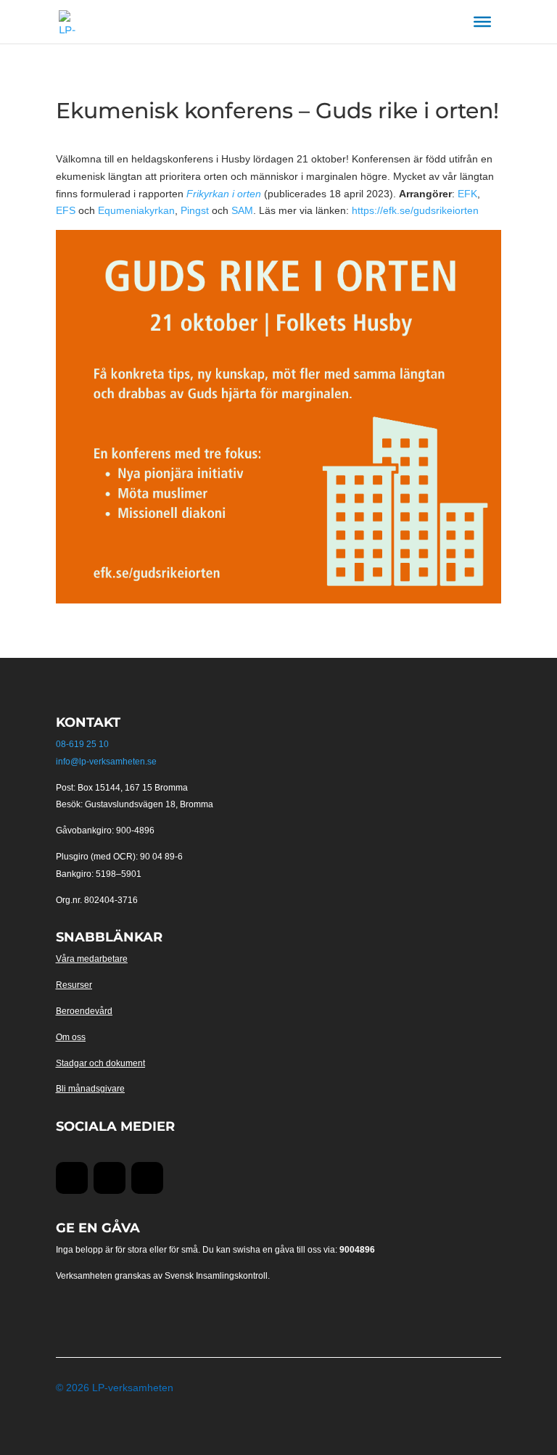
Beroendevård (84, 1011)
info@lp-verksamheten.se (106, 762)
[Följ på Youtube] (109, 1178)
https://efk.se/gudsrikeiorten (415, 210)
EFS (65, 210)
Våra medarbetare (92, 959)
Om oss (71, 1037)
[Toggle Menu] (482, 22)
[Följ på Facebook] (72, 1178)
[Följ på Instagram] (147, 1178)
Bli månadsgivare (90, 1089)
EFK (467, 193)
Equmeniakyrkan (136, 210)
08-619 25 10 (82, 744)
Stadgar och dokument (100, 1063)
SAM (242, 210)
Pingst (195, 210)
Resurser (74, 985)
